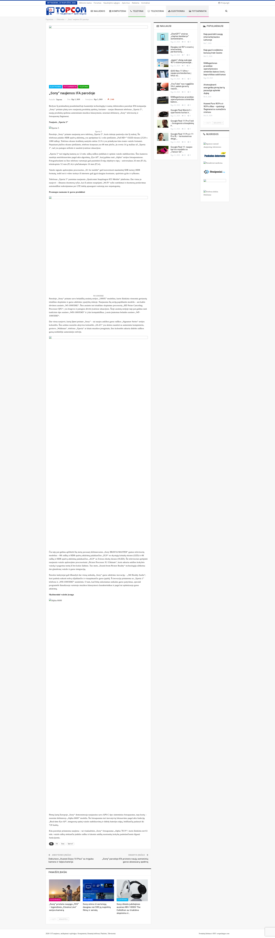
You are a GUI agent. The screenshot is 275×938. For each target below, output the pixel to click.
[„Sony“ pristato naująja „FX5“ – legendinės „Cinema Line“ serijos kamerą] (64, 890)
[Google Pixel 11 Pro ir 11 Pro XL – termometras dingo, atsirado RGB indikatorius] (162, 137)
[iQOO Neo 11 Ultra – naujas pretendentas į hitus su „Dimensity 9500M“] (162, 74)
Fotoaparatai (199, 11)
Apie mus (126, 3)
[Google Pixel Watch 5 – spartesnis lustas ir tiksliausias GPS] (162, 113)
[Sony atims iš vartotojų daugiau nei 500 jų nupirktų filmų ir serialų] (98, 890)
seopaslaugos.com (223, 934)
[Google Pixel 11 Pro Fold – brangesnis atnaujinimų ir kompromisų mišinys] (162, 124)
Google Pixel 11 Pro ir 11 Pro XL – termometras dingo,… (182, 136)
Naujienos (99, 11)
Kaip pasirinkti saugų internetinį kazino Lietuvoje (213, 37)
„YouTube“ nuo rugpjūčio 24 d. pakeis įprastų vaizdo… (182, 86)
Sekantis (63, 919)
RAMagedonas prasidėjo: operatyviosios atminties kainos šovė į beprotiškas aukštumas (215, 69)
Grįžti (54, 919)
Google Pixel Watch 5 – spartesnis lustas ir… (181, 111)
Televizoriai (157, 11)
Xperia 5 (70, 844)
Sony (62, 844)
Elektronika (178, 11)
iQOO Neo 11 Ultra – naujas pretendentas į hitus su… (181, 73)
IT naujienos (55, 934)
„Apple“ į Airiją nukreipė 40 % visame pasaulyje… (182, 61)
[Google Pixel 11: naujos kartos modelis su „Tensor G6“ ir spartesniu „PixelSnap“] (162, 150)
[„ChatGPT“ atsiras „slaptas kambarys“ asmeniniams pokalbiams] (162, 37)
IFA (57, 844)
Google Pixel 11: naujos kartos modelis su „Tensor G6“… (181, 149)
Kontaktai (145, 3)
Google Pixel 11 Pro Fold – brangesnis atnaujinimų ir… (182, 123)
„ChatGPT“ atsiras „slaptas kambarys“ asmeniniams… (180, 36)
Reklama (135, 3)
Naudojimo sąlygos (111, 3)
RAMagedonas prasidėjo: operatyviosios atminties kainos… (182, 99)
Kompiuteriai (119, 11)
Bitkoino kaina (85, 3)
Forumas (97, 3)
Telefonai (138, 11)
